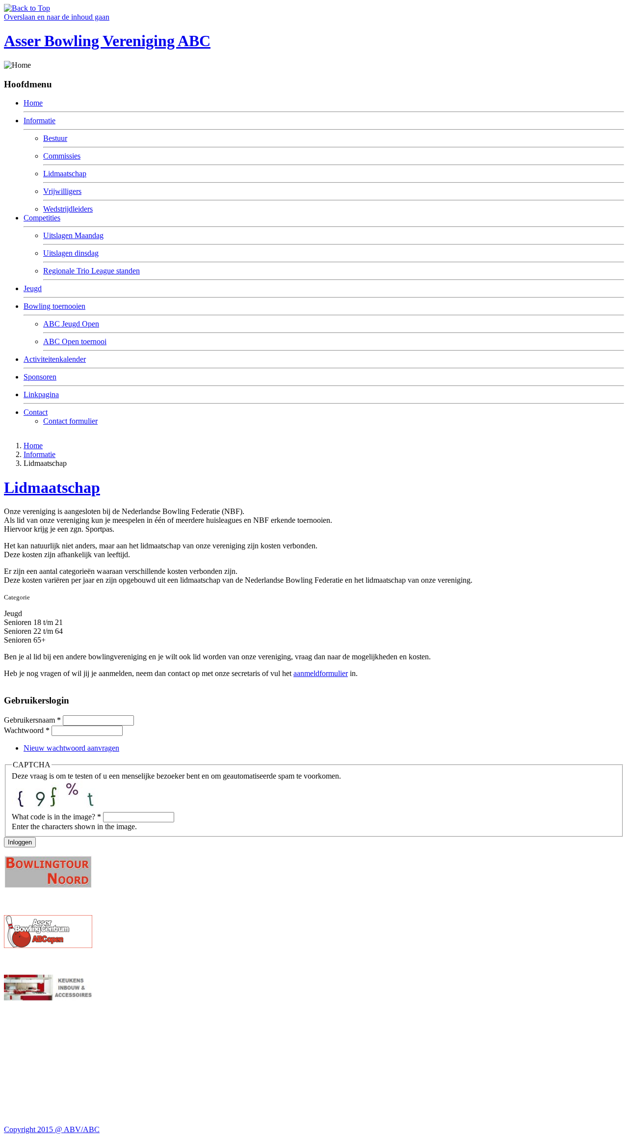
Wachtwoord (27, 730)
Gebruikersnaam (32, 720)
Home (33, 103)
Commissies (61, 156)
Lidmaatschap (64, 173)
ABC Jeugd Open (71, 324)
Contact (36, 412)
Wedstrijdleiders (68, 209)
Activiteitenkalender (55, 359)
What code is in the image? (56, 817)
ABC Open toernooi (74, 341)
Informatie (39, 120)
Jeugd (33, 288)
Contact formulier (70, 421)
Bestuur (55, 138)
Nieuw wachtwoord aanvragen (71, 748)
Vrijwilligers (62, 191)
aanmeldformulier (320, 673)
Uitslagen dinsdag (71, 253)
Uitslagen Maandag (73, 235)
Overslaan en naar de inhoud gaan (56, 17)
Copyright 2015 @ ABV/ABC (52, 1129)
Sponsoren (40, 377)
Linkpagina (41, 394)
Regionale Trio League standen (91, 271)
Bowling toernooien (54, 306)
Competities (42, 218)
